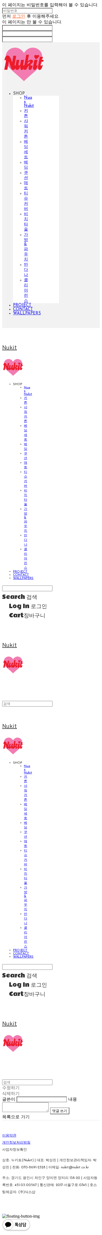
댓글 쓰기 (59, 1110)
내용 (72, 1099)
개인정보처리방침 (16, 1142)
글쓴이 (8, 1099)
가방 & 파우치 (26, 247)
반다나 (26, 270)
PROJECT (22, 305)
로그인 (18, 16)
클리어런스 (26, 290)
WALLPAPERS (27, 313)
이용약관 (9, 1135)
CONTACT (23, 309)
